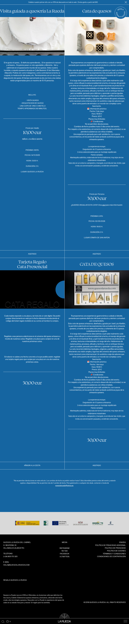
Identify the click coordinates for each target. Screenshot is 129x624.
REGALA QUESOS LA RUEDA (15, 580)
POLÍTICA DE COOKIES (116, 551)
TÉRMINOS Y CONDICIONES (114, 554)
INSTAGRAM (64, 548)
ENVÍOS (122, 542)
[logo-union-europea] (60, 525)
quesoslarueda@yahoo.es (64, 485)
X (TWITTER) (64, 557)
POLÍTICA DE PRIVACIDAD (115, 548)
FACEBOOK (64, 554)
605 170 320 (13, 556)
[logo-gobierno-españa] (27, 525)
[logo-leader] (46, 525)
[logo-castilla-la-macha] (110, 525)
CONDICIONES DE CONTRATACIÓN (111, 556)
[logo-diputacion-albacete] (80, 525)
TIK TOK (64, 551)
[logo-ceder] (97, 525)
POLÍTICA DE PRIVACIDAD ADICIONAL (110, 545)
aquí (103, 205)
